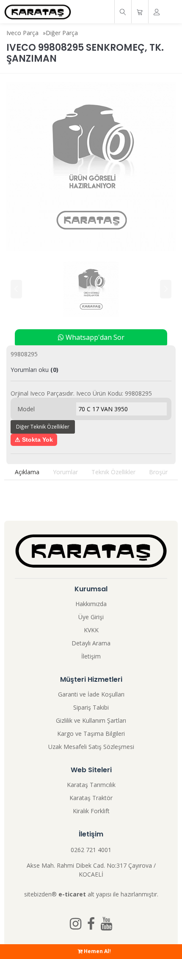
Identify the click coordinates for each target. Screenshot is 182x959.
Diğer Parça (62, 33)
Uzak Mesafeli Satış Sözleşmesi (91, 747)
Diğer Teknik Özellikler (42, 426)
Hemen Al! (97, 951)
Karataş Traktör (91, 798)
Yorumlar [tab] (65, 472)
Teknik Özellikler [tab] (113, 472)
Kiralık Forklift (91, 811)
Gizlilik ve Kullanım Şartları (91, 720)
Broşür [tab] (158, 472)
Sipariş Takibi (91, 707)
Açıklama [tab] (27, 472)
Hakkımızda (91, 604)
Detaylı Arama (91, 643)
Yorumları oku (34, 370)
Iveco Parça (22, 33)
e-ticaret (72, 894)
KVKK (91, 630)
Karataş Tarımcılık (91, 785)
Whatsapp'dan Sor (94, 337)
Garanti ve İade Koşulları (91, 694)
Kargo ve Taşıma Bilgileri (91, 733)
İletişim (91, 656)
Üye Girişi (91, 617)
